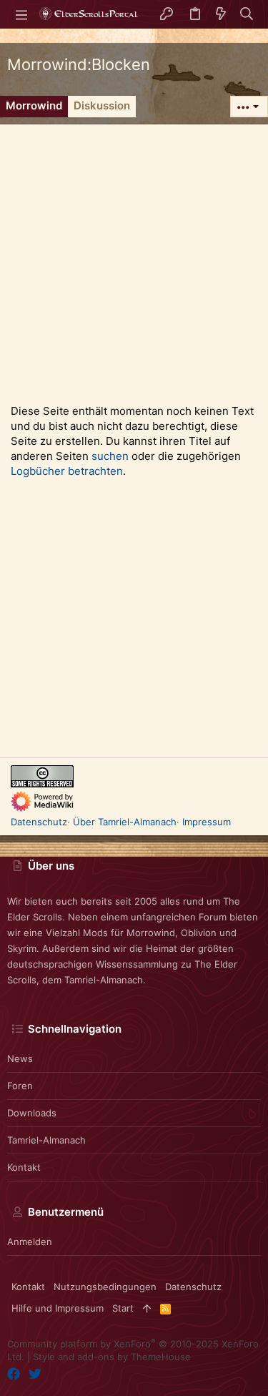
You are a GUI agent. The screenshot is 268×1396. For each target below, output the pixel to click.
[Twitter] (35, 1374)
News (20, 1058)
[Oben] (147, 1308)
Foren (20, 1085)
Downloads (31, 1113)
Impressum (206, 821)
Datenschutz (39, 821)
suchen (110, 456)
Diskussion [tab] (102, 105)
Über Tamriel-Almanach (125, 821)
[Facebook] (13, 1374)
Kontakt (24, 1167)
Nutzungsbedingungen (105, 1286)
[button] (21, 14)
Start (123, 1308)
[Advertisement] (134, 258)
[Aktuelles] (221, 14)
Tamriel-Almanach (46, 1140)
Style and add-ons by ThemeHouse (112, 1356)
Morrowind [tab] (34, 105)
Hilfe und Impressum (57, 1308)
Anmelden (29, 1241)
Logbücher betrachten (67, 471)
